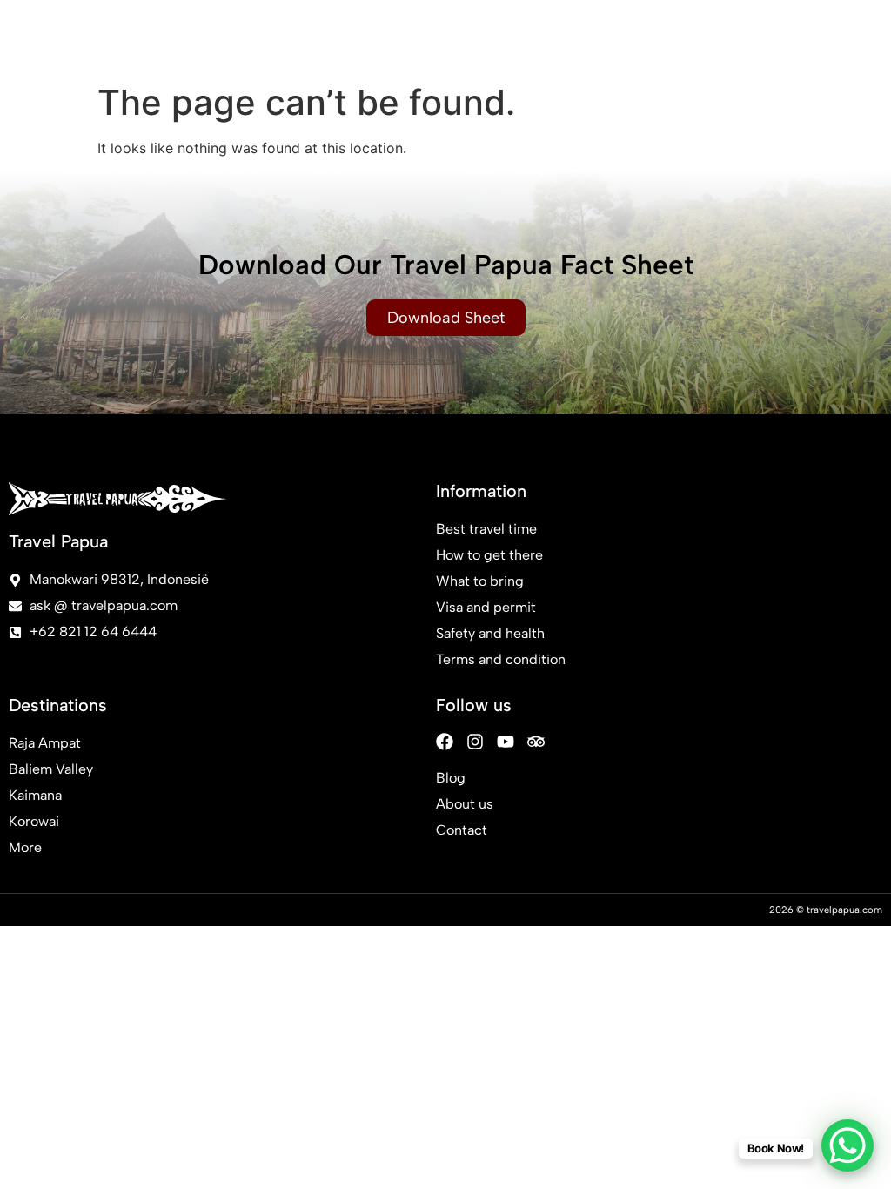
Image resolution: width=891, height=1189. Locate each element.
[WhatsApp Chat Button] (847, 1145)
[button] (849, 37)
